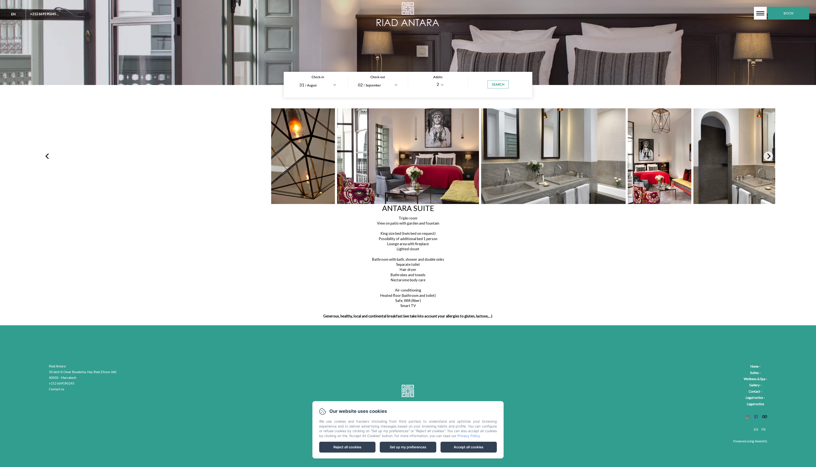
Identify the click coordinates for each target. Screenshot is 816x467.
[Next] (768, 156)
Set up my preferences (408, 447)
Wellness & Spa (754, 379)
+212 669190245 (43, 14)
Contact (754, 391)
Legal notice (754, 397)
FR (763, 429)
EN (756, 429)
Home (754, 366)
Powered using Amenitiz (750, 441)
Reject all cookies (347, 447)
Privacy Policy (469, 436)
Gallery (754, 385)
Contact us (56, 389)
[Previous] (47, 156)
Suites (754, 373)
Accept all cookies (468, 447)
